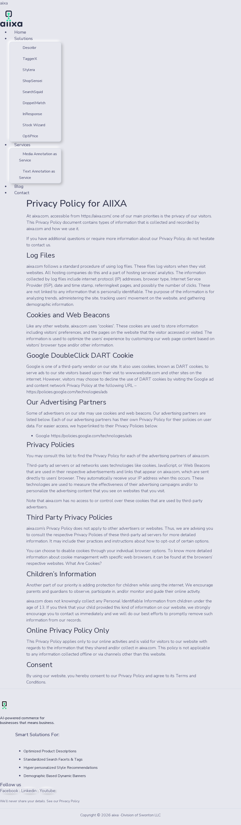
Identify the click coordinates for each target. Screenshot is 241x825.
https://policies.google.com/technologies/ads (67, 392)
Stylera (29, 69)
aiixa (4, 3)
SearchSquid (33, 91)
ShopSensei (32, 80)
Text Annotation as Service (37, 174)
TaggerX (30, 58)
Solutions (23, 38)
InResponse (32, 114)
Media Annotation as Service (38, 157)
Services (22, 145)
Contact (21, 193)
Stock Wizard (34, 125)
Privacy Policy (69, 801)
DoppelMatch (34, 103)
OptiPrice (30, 136)
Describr (29, 47)
